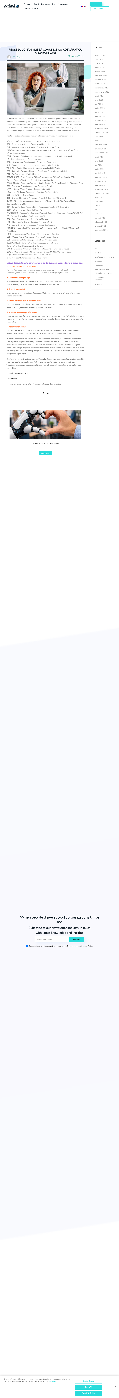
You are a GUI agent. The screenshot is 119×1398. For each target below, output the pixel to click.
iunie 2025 (99, 100)
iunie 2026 (99, 63)
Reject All (88, 1387)
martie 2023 (100, 173)
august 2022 (100, 197)
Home (44, 18)
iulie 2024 (99, 136)
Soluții (36, 4)
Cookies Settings (88, 1381)
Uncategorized (100, 284)
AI (96, 248)
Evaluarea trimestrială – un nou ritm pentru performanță (45, 443)
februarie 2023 (101, 177)
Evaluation (99, 261)
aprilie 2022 (100, 214)
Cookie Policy (53, 1381)
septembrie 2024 (102, 132)
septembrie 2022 (102, 193)
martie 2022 (100, 218)
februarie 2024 (101, 144)
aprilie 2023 (100, 169)
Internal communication (37, 384)
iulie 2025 (99, 96)
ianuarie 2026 (100, 79)
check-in (98, 253)
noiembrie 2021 (101, 230)
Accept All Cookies (88, 1393)
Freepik (14, 378)
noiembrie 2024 (101, 124)
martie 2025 (100, 112)
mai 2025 (99, 104)
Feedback (99, 265)
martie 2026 (100, 71)
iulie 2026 (99, 59)
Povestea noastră (63, 4)
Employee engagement (104, 257)
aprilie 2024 (100, 140)
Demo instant (23, 373)
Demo (96, 4)
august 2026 (100, 55)
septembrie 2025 (102, 92)
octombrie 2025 (101, 88)
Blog (53, 4)
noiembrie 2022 (101, 185)
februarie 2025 (101, 116)
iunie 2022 (99, 205)
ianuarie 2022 (100, 226)
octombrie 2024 (101, 128)
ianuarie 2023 (100, 181)
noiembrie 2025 (101, 83)
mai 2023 (99, 165)
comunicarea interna (19, 384)
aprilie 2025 (100, 108)
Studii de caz (45, 4)
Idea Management (102, 269)
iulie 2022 (99, 201)
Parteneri (27, 9)
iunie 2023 (99, 161)
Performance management (66, 18)
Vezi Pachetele (99, 9)
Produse (27, 4)
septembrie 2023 (102, 153)
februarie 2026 (101, 75)
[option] (45, 435)
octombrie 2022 (101, 189)
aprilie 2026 (100, 67)
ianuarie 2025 (100, 120)
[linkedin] (46, 393)
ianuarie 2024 (100, 149)
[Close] (115, 1386)
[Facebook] (43, 393)
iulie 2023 (99, 157)
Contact (35, 9)
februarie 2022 (101, 222)
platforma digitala (54, 384)
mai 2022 (99, 209)
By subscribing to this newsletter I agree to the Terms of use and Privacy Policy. (61, 946)
